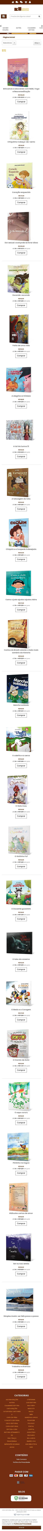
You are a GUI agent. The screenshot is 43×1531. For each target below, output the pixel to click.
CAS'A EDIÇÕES (12, 1409)
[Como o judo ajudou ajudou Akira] (21, 591)
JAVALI (12, 1447)
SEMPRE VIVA (31, 1441)
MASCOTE (31, 1409)
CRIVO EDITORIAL (12, 1423)
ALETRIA (12, 1403)
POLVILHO (31, 1423)
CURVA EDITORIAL (12, 1426)
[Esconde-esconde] (21, 286)
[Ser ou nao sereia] (21, 1255)
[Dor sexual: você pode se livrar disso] (21, 234)
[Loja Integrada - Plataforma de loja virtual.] (21, 1514)
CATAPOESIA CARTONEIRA (12, 1413)
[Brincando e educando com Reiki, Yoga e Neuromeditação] (21, 81)
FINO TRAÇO (12, 1438)
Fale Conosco (21, 1459)
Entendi (21, 1528)
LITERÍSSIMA (31, 1400)
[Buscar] (39, 16)
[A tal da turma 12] (21, 437)
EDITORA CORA (12, 1429)
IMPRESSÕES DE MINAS (12, 1444)
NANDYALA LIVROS (31, 1417)
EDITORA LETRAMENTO (12, 1432)
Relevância (7, 43)
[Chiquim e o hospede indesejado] (21, 540)
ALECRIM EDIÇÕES (12, 1400)
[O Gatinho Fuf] (21, 847)
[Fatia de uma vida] (21, 336)
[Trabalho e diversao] (21, 1357)
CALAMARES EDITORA (11, 1406)
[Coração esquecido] (21, 183)
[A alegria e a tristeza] (21, 387)
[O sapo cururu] (21, 1103)
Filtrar (37, 43)
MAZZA (31, 1411)
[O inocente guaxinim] (21, 900)
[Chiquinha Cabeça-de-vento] (21, 133)
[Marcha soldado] (21, 696)
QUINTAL (31, 1429)
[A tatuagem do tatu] (21, 490)
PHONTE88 (31, 1420)
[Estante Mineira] (21, 8)
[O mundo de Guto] (21, 1051)
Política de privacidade (21, 1462)
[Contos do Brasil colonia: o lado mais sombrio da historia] (21, 642)
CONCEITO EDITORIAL (12, 1420)
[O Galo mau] (21, 797)
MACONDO (31, 1406)
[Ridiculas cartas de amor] (21, 1204)
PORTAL (31, 1426)
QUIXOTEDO (31, 1432)
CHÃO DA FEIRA (11, 1417)
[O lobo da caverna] (21, 950)
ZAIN (31, 1447)
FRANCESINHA (12, 1441)
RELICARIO (31, 1435)
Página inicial (9, 37)
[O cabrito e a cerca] (21, 746)
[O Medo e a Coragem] (21, 1001)
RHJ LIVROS (31, 1438)
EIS (12, 1435)
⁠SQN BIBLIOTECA (31, 1444)
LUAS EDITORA (31, 1403)
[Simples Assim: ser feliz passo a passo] (21, 1307)
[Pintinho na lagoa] (21, 1154)
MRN (31, 1414)
